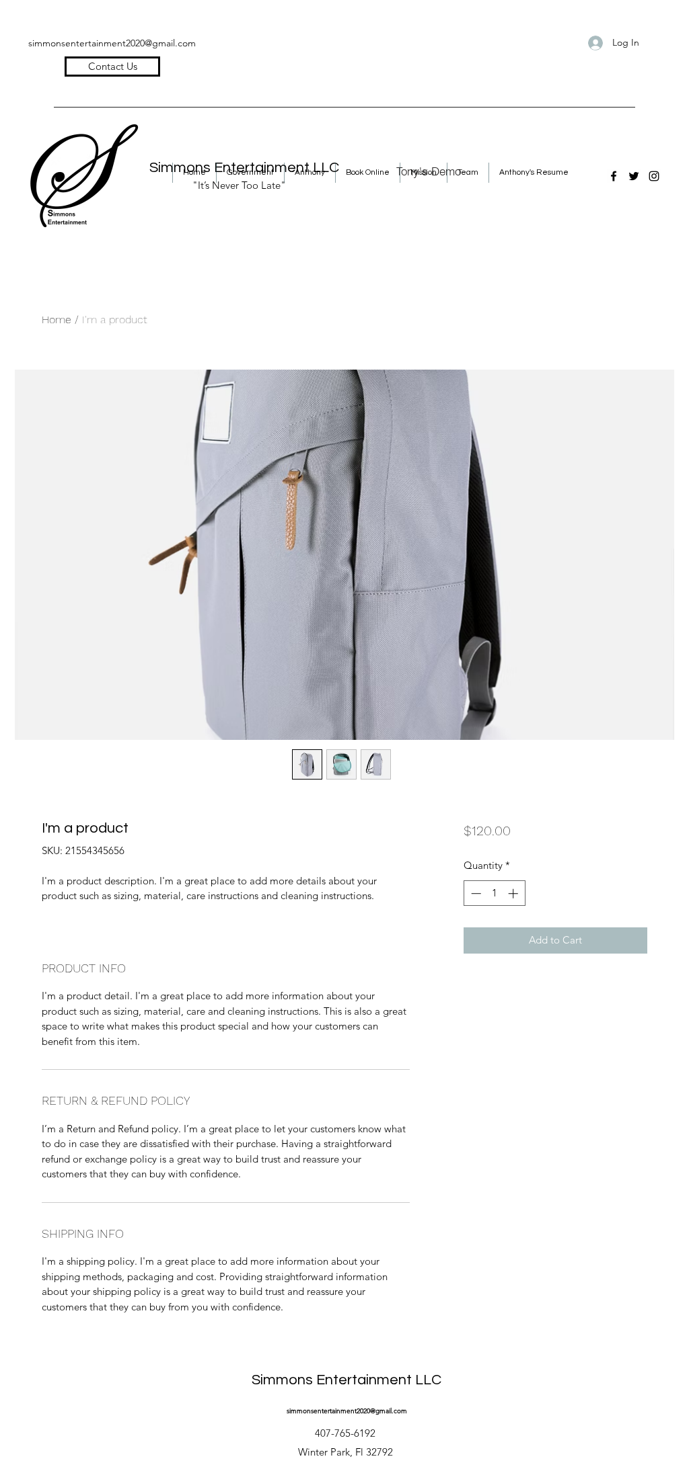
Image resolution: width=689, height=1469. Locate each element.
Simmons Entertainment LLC (346, 1380)
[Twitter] (634, 176)
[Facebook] (613, 176)
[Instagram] (654, 176)
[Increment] (514, 893)
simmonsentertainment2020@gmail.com (112, 43)
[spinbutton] (494, 893)
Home (56, 319)
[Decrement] (475, 893)
